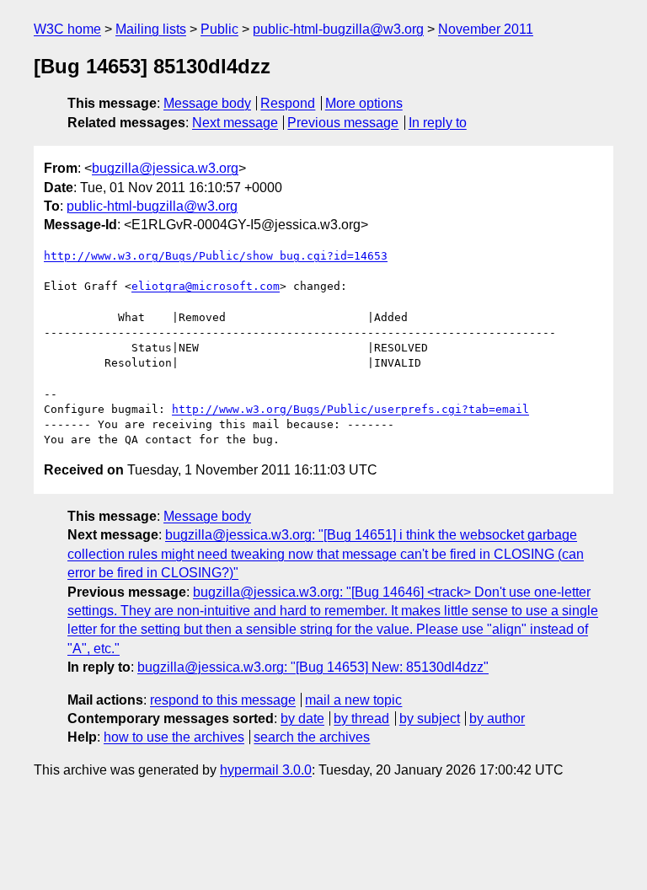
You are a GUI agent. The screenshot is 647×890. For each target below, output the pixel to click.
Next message (235, 122)
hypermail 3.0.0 (266, 770)
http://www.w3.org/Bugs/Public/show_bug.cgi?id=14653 (216, 255)
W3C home (67, 29)
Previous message (342, 122)
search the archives (312, 737)
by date (302, 718)
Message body (207, 103)
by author (497, 718)
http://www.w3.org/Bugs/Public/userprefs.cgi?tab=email (350, 409)
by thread (361, 718)
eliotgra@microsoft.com (205, 286)
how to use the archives (174, 737)
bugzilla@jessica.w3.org (165, 168)
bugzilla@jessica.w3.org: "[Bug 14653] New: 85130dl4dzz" (313, 667)
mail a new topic (353, 700)
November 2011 (485, 29)
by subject (429, 718)
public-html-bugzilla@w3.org (338, 29)
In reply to (438, 122)
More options (364, 103)
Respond (287, 103)
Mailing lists (150, 29)
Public (219, 29)
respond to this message (223, 700)
